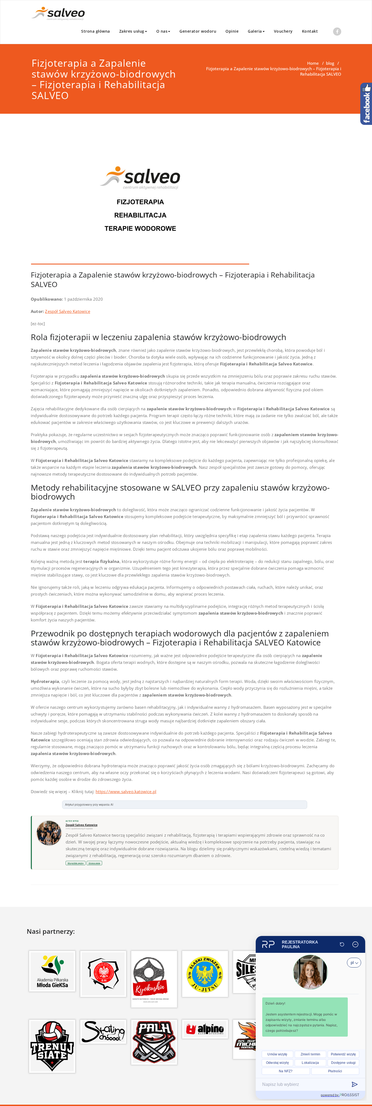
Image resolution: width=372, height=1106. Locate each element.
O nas (162, 31)
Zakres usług (131, 31)
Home (313, 63)
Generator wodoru (197, 31)
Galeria (255, 31)
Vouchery (283, 31)
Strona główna (95, 31)
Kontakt (310, 31)
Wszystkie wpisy (76, 863)
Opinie (232, 31)
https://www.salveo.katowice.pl (126, 791)
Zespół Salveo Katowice (67, 311)
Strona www (94, 863)
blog (330, 63)
